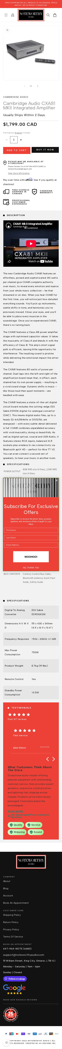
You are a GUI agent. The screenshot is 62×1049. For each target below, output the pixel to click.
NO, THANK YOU (31, 568)
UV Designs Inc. (47, 1043)
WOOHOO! (31, 556)
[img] (31, 714)
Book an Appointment (16, 902)
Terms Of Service (13, 936)
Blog (5, 888)
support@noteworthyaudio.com (23, 954)
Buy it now (45, 149)
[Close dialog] (56, 480)
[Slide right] (37, 86)
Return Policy (11, 922)
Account (8, 895)
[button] (6, 15)
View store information (19, 173)
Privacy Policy (11, 929)
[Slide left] (24, 86)
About (6, 881)
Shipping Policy (12, 914)
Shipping (18, 133)
